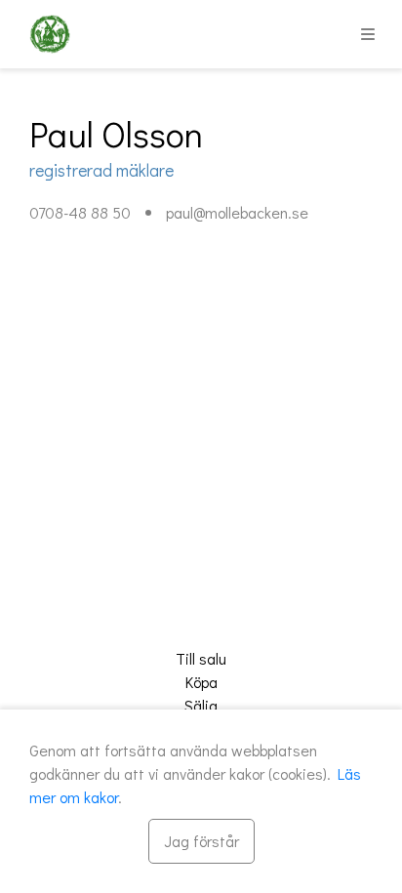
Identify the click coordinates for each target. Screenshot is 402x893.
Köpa (201, 681)
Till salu (201, 658)
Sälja (201, 705)
